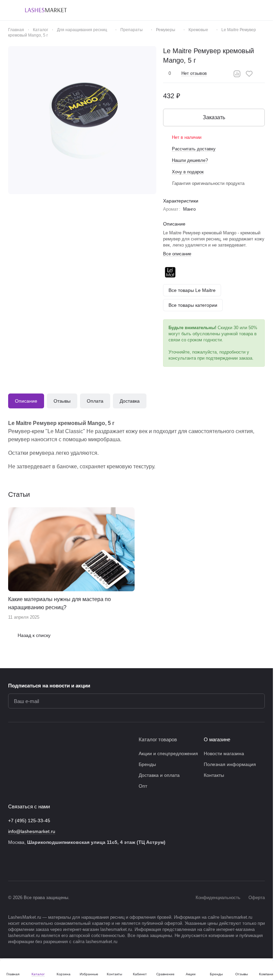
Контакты (214, 775)
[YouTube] (53, 863)
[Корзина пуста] (261, 10)
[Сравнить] (237, 73)
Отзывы (62, 401)
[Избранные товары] (243, 10)
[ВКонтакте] (12, 863)
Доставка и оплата (159, 775)
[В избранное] (249, 73)
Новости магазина (224, 753)
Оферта (257, 897)
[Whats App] (66, 863)
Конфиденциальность (218, 897)
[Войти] (208, 10)
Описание (26, 401)
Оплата (95, 401)
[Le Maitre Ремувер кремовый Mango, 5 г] (82, 120)
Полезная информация (230, 764)
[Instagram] (26, 863)
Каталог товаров (158, 739)
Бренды (147, 764)
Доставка (130, 401)
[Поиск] (190, 10)
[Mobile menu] (10, 10)
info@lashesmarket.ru (31, 831)
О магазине (217, 739)
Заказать (214, 117)
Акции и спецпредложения (168, 753)
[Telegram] (39, 863)
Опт (143, 786)
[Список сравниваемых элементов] (226, 10)
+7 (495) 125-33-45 (29, 820)
